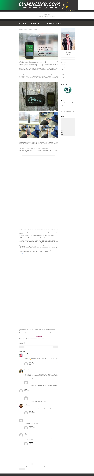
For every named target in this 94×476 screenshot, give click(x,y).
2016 (62, 130)
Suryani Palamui (27, 353)
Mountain (62, 72)
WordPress (33, 474)
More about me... (68, 54)
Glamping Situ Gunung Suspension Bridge (67, 111)
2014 (62, 134)
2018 (62, 126)
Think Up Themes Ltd (26, 474)
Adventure (63, 64)
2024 (62, 119)
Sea (62, 79)
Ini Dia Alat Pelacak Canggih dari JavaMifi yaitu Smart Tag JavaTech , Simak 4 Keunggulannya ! (67, 104)
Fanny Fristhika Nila (27, 369)
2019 (62, 124)
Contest (62, 69)
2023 (62, 121)
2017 (62, 128)
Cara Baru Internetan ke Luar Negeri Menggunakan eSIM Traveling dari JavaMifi (67, 107)
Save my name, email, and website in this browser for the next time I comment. (32, 466)
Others (62, 74)
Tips (62, 80)
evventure (25, 29)
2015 (62, 132)
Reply (57, 362)
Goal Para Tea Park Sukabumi (65, 109)
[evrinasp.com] (68, 90)
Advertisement (35, 29)
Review (62, 77)
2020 (62, 123)
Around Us (63, 67)
